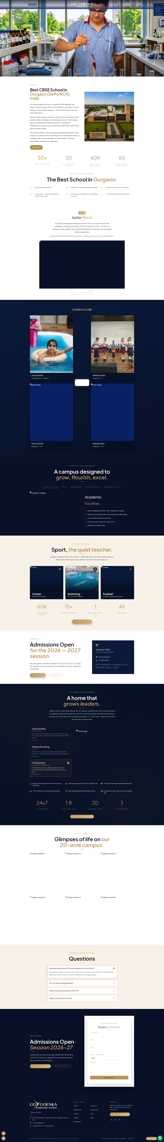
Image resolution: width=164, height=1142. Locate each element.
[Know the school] (109, 116)
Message (93, 1062)
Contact (131, 1138)
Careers (123, 1138)
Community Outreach (112, 487)
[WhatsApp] (160, 1138)
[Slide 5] (85, 292)
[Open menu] (134, 4)
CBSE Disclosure (112, 1138)
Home (76, 1106)
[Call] (3, 1133)
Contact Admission (119, 1114)
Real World (77, 1110)
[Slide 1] (77, 292)
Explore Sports (81, 621)
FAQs (103, 1138)
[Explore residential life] (105, 751)
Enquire (32, 4)
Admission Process (61, 1066)
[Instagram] (115, 1119)
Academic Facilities (50, 487)
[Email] (3, 1138)
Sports (64, 487)
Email (92, 1039)
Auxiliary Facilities (93, 487)
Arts (92, 1114)
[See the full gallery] (46, 873)
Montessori (94, 1110)
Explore (34, 740)
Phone (92, 1047)
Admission (77, 1121)
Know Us (35, 147)
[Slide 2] (79, 292)
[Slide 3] (81, 292)
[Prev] (74, 292)
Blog (92, 1118)
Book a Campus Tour (40, 1066)
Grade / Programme (97, 1054)
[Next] (90, 292)
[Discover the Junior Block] (82, 265)
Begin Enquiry (37, 675)
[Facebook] (111, 1119)
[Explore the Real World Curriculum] (82, 382)
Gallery (76, 1118)
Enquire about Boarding (82, 816)
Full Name (93, 1032)
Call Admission (55, 675)
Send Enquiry (109, 1077)
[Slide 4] (83, 292)
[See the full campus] (54, 510)
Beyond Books (76, 487)
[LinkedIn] (119, 1119)
